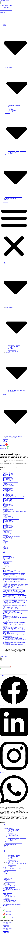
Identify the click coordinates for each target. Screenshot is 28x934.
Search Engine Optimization (14, 105)
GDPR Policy (6, 531)
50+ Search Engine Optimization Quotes (11, 608)
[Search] (16, 467)
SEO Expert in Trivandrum (8, 526)
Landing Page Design (7, 556)
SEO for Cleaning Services (8, 633)
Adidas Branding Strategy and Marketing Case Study (14, 496)
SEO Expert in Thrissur (8, 522)
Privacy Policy (6, 565)
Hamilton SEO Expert (7, 484)
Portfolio (4, 542)
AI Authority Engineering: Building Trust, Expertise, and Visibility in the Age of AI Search (15, 601)
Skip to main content (4, 0)
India (4, 552)
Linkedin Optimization (13, 111)
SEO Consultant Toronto (8, 494)
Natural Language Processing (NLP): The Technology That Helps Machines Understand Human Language (14, 591)
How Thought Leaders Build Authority (11, 581)
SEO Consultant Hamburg (8, 478)
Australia (5, 554)
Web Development (7, 558)
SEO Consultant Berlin (8, 480)
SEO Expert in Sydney (8, 474)
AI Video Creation (12, 152)
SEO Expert (5, 514)
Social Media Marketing (13, 106)
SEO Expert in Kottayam (8, 524)
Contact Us (5, 202)
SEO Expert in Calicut (7, 525)
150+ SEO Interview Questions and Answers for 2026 (14, 629)
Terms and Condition (7, 533)
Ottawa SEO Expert (7, 489)
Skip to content (3, 1)
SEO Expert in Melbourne (8, 475)
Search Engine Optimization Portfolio (13, 197)
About (4, 24)
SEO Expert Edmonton (8, 488)
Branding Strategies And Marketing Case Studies (13, 498)
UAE (4, 551)
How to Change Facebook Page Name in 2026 (13, 628)
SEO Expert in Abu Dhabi (8, 500)
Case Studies (5, 199)
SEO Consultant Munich (8, 479)
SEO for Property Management (9, 570)
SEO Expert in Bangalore (8, 495)
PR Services (5, 535)
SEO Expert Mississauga (8, 490)
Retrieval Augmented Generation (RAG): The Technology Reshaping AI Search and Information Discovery (15, 593)
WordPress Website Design (8, 557)
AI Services (7, 836)
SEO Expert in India (7, 504)
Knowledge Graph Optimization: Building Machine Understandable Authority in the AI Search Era (14, 588)
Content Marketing (12, 110)
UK (3, 549)
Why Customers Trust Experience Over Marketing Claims (15, 584)
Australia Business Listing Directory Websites (12, 637)
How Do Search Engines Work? (10, 607)
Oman (4, 546)
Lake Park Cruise (6, 472)
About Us (5, 564)
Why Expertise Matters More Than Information (13, 582)
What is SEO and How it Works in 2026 (11, 612)
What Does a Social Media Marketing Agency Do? (14, 573)
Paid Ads (10, 108)
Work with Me (6, 506)
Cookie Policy (6, 532)
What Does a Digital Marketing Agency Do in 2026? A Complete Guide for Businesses (14, 603)
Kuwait (4, 543)
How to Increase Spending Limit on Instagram (13, 644)
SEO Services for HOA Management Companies (13, 571)
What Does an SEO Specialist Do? (10, 616)
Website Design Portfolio (10, 198)
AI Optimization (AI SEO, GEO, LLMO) (17, 151)
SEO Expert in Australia (8, 509)
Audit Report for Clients (8, 473)
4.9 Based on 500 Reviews (6, 5)
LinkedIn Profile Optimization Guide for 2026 (12, 627)
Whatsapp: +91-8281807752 (6, 10)
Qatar (4, 545)
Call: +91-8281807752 (5, 7)
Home (4, 23)
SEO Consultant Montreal (8, 487)
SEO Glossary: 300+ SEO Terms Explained (12, 638)
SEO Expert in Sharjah (8, 501)
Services (4, 827)
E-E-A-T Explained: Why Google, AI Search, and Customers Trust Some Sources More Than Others (13, 577)
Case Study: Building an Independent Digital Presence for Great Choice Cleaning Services (15, 610)
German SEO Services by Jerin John (10, 482)
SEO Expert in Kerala (7, 530)
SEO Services (6, 562)
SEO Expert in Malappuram (9, 521)
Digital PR (10, 109)
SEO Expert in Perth (7, 477)
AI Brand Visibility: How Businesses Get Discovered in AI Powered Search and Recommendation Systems (15, 598)
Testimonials (5, 510)
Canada (4, 553)
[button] (14, 232)
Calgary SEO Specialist (8, 491)
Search (1, 467)
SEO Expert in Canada (8, 505)
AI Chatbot (10, 153)
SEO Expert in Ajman (7, 499)
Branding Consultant (7, 538)
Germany (5, 483)
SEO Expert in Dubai (7, 527)
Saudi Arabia (5, 547)
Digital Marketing (6, 563)
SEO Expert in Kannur (8, 520)
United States (5, 548)
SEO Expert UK (6, 507)
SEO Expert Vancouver (8, 493)
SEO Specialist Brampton (8, 485)
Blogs (4, 200)
